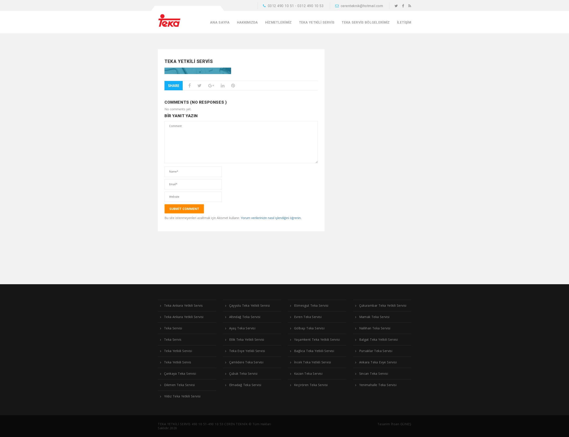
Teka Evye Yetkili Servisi (247, 351)
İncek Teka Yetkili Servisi (312, 362)
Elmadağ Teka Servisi (245, 385)
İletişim (404, 22)
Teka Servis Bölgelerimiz (366, 22)
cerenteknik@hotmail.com (362, 6)
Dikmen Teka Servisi (179, 385)
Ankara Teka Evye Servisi (378, 362)
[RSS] (409, 5)
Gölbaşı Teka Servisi (309, 328)
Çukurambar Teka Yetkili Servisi (383, 306)
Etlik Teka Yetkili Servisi (246, 340)
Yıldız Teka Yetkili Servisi (182, 396)
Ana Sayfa (220, 22)
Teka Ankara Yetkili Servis (183, 306)
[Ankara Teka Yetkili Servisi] (169, 20)
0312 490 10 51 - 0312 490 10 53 (296, 6)
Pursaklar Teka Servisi (376, 351)
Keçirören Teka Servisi (311, 385)
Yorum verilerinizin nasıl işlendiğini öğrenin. (271, 218)
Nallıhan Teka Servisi (375, 328)
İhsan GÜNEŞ (401, 424)
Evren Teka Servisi (308, 317)
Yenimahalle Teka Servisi (378, 385)
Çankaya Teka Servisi (180, 374)
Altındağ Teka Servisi (244, 317)
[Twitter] (396, 5)
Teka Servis (172, 340)
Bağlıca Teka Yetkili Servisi (314, 351)
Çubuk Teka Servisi (243, 374)
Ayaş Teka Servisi (242, 328)
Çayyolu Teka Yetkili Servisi (249, 306)
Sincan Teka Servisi (373, 374)
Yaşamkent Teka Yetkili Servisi (317, 340)
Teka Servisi (173, 328)
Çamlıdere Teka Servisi (246, 362)
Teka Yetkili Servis (317, 22)
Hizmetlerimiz (278, 22)
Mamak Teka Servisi (374, 317)
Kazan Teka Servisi (308, 374)
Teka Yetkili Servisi (178, 351)
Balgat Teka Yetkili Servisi (378, 340)
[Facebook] (403, 5)
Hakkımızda (247, 22)
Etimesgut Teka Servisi (311, 306)
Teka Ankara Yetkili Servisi (184, 317)
